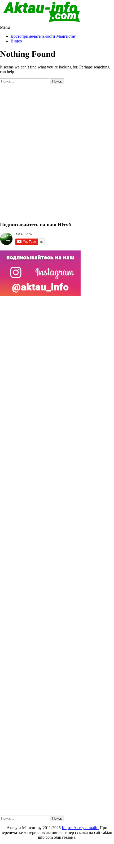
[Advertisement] (57, 155)
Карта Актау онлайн (80, 827)
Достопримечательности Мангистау (43, 36)
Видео (16, 41)
